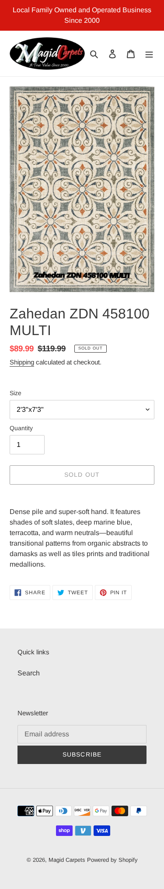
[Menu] (149, 53)
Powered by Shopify (112, 860)
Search (28, 673)
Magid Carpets (67, 860)
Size (15, 392)
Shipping (22, 362)
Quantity (21, 428)
